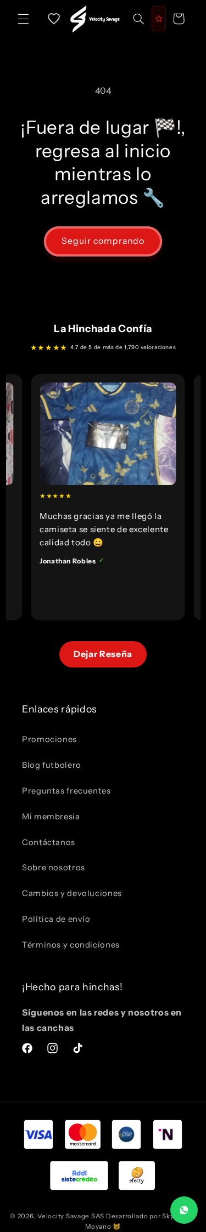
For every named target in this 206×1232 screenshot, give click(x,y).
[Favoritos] (54, 19)
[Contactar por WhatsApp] (184, 1210)
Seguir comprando (103, 241)
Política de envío (56, 919)
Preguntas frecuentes (66, 791)
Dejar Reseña (103, 654)
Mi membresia (51, 817)
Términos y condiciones (71, 945)
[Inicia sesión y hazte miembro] (159, 18)
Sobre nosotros (53, 867)
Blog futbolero (51, 765)
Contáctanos (48, 842)
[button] (23, 18)
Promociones (49, 739)
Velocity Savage (63, 1216)
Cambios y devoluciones (72, 893)
